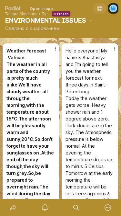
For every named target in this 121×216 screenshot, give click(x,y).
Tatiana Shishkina (21, 14)
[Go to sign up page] (113, 8)
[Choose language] (99, 8)
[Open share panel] (13, 207)
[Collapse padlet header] (91, 20)
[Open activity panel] (45, 207)
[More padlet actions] (108, 207)
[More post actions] (51, 51)
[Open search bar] (76, 207)
